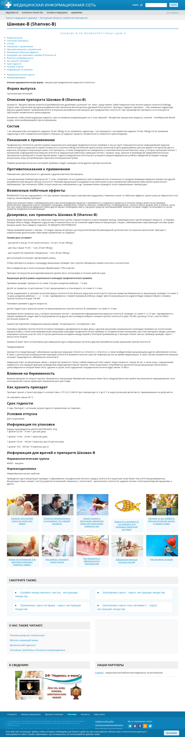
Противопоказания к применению (24, 49)
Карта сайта (99, 714)
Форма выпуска (14, 37)
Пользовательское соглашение (108, 728)
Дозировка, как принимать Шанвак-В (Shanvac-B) (31, 55)
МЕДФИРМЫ (76, 12)
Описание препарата (17, 40)
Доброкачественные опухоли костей (126, 561)
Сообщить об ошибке (104, 721)
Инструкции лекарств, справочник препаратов (63, 17)
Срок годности (14, 63)
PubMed (99, 672)
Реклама (72, 714)
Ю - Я (122, 33)
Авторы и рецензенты (31, 714)
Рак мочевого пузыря (161, 559)
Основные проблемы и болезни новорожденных (37, 650)
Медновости (12, 12)
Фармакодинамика (16, 77)
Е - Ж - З (76, 33)
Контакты (85, 714)
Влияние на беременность (20, 58)
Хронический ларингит (23, 645)
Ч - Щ (115, 33)
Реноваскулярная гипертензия (27, 635)
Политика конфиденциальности (109, 725)
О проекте (12, 714)
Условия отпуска (15, 66)
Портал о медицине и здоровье (21, 17)
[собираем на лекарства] (48, 688)
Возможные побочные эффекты (22, 52)
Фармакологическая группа (21, 74)
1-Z (61, 33)
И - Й (83, 33)
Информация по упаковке (20, 69)
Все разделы (172, 13)
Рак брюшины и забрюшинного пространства (91, 561)
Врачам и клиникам (54, 714)
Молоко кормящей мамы (24, 640)
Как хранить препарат (18, 61)
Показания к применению (20, 46)
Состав (10, 43)
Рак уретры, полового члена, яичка (57, 560)
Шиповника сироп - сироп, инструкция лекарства (134, 592)
